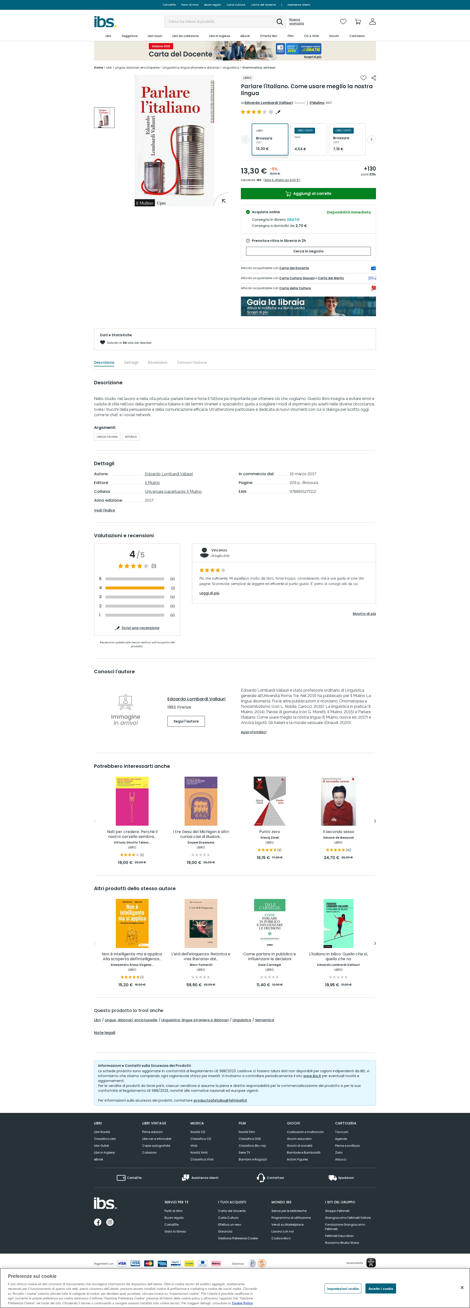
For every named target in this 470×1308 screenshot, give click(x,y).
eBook (98, 1159)
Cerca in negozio (308, 251)
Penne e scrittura (347, 1146)
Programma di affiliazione (291, 1218)
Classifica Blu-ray (252, 1146)
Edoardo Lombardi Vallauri (269, 102)
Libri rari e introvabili (156, 1139)
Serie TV (244, 1152)
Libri (97, 1020)
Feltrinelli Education (339, 1236)
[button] (280, 22)
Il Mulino (317, 102)
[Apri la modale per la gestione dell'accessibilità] (371, 1263)
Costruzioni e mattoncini (305, 1132)
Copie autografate (156, 1146)
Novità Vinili (199, 1152)
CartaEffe (169, 5)
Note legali (104, 1032)
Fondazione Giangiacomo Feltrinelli (345, 1226)
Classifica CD (200, 1139)
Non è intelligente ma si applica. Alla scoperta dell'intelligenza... (132, 957)
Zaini (338, 1152)
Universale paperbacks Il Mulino (173, 491)
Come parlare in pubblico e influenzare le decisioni (269, 957)
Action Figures (297, 1159)
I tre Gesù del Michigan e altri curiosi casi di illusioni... (201, 834)
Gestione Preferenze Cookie (238, 1238)
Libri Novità (102, 1132)
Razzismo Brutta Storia (342, 1243)
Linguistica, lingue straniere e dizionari (195, 1020)
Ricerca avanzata (296, 21)
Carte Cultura (236, 5)
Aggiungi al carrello (311, 193)
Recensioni (157, 362)
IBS (259, 180)
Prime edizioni (152, 1132)
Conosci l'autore (192, 362)
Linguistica (242, 1020)
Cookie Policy (242, 1303)
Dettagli (131, 362)
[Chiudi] (462, 1287)
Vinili (193, 1146)
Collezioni (149, 1152)
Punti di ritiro (190, 5)
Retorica (131, 437)
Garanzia (225, 1231)
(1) (153, 566)
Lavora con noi (282, 1231)
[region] (235, 1288)
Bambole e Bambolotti (303, 1152)
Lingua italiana (107, 437)
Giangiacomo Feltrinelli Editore (348, 1218)
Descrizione (104, 362)
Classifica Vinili (201, 1159)
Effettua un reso (229, 1224)
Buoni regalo (212, 5)
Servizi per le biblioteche (288, 1211)
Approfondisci (253, 732)
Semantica (264, 1020)
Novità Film (247, 1132)
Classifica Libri (105, 1139)
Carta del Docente (294, 268)
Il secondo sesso (338, 832)
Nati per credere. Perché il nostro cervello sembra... (132, 834)
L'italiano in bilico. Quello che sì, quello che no (338, 957)
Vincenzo (219, 550)
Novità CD (197, 1132)
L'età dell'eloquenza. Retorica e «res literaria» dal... (200, 957)
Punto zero (269, 832)
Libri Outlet (101, 1146)
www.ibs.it (312, 1075)
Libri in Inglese (104, 1152)
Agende (341, 1139)
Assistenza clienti (298, 5)
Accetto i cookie (380, 1288)
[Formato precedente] (245, 139)
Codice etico (281, 1238)
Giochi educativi (299, 1139)
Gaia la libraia (175, 1231)
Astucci (340, 1159)
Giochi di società (299, 1146)
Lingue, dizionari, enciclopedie (131, 1020)
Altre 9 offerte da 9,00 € (282, 180)
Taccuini (341, 1132)
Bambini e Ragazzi (253, 1159)
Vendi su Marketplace (287, 1224)
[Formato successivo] (371, 139)
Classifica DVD (250, 1139)
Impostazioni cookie (343, 1288)
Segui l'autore (186, 721)
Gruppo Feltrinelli (337, 1211)
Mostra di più (364, 613)
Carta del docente (263, 5)
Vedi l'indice (104, 510)
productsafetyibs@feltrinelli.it (220, 1100)
